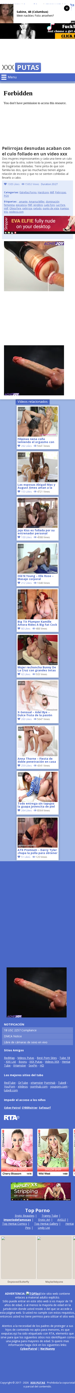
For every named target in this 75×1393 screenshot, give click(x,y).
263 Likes (26, 719)
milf (6, 208)
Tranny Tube (50, 1216)
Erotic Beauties (24, 1216)
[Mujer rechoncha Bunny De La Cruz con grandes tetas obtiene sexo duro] (38, 664)
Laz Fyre (60, 205)
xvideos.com (16, 212)
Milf (52, 192)
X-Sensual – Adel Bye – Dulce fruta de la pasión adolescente (35, 714)
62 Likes (25, 674)
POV (6, 195)
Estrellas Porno (28, 192)
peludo (37, 208)
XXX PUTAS (37, 1382)
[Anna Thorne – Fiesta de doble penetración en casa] (38, 755)
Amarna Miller (37, 201)
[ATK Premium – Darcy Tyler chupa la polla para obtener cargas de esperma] (38, 846)
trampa (64, 208)
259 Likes (26, 765)
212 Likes (26, 583)
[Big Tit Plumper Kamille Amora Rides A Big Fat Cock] (38, 618)
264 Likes (26, 810)
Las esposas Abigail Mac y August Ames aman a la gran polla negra (36, 486)
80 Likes (25, 628)
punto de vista (51, 208)
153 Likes (26, 491)
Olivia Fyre (15, 208)
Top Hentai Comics (14, 1224)
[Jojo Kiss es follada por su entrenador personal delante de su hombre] (38, 527)
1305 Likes (13, 184)
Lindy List (44, 1228)
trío (6, 212)
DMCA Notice (13, 1036)
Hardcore (43, 192)
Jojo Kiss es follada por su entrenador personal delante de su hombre (36, 532)
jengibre (38, 205)
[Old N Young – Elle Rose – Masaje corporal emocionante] (38, 572)
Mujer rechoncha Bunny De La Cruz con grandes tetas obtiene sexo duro (37, 669)
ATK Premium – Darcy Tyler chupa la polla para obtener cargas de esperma (37, 851)
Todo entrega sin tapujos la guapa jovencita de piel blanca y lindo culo (36, 805)
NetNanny (47, 1349)
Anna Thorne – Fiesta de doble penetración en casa (37, 760)
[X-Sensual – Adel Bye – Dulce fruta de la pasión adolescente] (38, 696)
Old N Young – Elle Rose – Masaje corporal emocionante (36, 577)
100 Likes (26, 537)
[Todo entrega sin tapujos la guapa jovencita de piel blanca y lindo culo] (38, 787)
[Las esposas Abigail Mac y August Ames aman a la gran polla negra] (38, 481)
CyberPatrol (28, 1349)
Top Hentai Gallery (46, 1224)
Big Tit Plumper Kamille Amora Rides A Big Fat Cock (37, 623)
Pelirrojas (60, 192)
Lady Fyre (49, 205)
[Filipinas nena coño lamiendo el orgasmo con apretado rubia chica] (38, 435)
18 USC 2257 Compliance (20, 1030)
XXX (20, 67)
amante (23, 201)
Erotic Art (44, 1220)
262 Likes (26, 446)
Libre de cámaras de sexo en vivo (25, 1042)
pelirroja (27, 208)
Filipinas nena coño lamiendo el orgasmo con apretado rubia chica (36, 440)
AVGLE (61, 1220)
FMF (30, 205)
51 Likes (25, 857)
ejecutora (21, 205)
